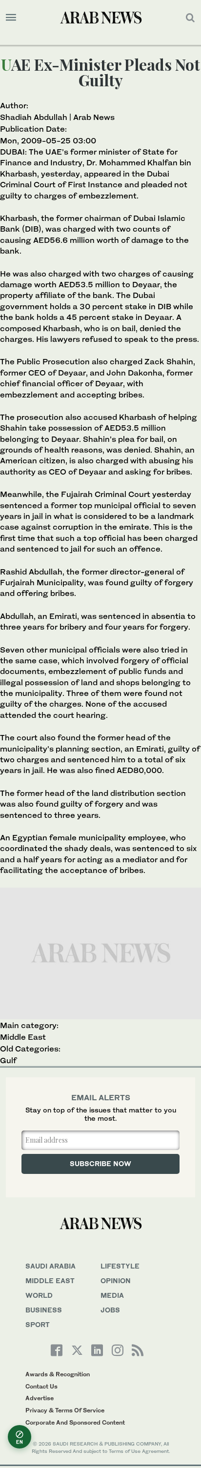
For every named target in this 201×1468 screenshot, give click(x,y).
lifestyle (120, 1266)
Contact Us (41, 1386)
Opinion (115, 1280)
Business (43, 1310)
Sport (37, 1324)
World (39, 1295)
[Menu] (11, 17)
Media (112, 1295)
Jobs (110, 1310)
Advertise (39, 1398)
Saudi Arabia (50, 1266)
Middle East (23, 1037)
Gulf (8, 1060)
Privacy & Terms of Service (64, 1410)
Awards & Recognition (57, 1374)
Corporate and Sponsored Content (75, 1422)
